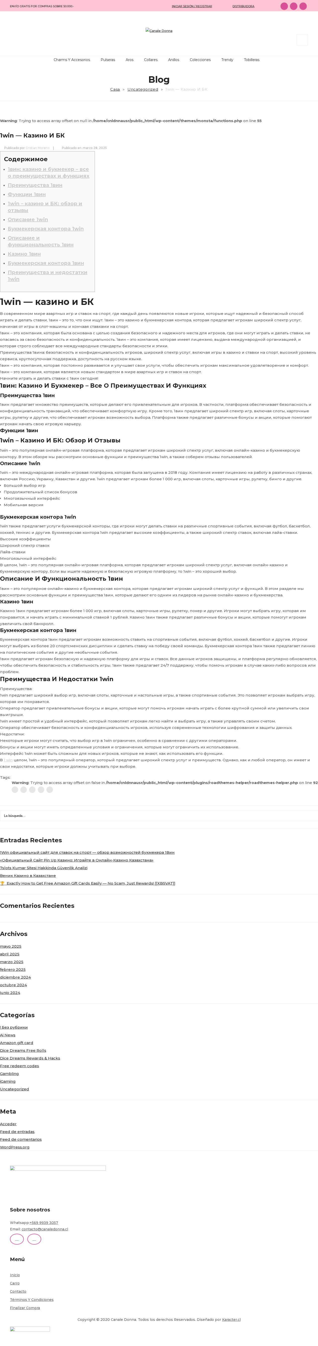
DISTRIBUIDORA (243, 6)
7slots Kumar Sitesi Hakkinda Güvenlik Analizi (43, 867)
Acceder (8, 1124)
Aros (129, 60)
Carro (15, 1283)
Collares (151, 60)
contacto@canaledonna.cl (45, 1229)
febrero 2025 (13, 969)
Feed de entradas (17, 1131)
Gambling (9, 1073)
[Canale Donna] (159, 31)
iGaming (8, 1081)
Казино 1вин (24, 254)
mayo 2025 (10, 946)
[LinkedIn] (49, 789)
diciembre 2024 (15, 977)
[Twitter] (23, 789)
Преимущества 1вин (35, 185)
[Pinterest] (32, 789)
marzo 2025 (11, 961)
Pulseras (108, 60)
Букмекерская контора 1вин (46, 263)
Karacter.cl (231, 1319)
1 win (8, 760)
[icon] (284, 6)
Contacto (18, 1291)
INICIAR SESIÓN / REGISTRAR (192, 6)
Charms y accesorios (72, 60)
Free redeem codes (19, 1065)
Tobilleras (251, 60)
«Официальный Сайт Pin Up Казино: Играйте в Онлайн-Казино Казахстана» (77, 860)
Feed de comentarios (21, 1139)
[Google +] (41, 789)
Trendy (227, 60)
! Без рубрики (14, 1027)
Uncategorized (142, 89)
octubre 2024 (13, 985)
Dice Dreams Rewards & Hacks (30, 1058)
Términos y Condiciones (32, 1299)
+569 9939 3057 (44, 1222)
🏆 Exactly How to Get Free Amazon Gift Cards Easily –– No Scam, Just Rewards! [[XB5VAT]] (87, 883)
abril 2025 (9, 954)
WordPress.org (15, 1147)
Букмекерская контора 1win (46, 229)
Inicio (15, 1275)
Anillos (173, 60)
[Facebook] (15, 789)
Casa (115, 89)
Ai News (7, 1035)
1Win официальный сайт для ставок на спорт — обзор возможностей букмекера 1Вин (87, 852)
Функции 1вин (27, 194)
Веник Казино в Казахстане (28, 875)
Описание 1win (28, 219)
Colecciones (200, 60)
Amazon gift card (16, 1042)
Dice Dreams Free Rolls (23, 1050)
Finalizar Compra (25, 1308)
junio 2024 (10, 992)
